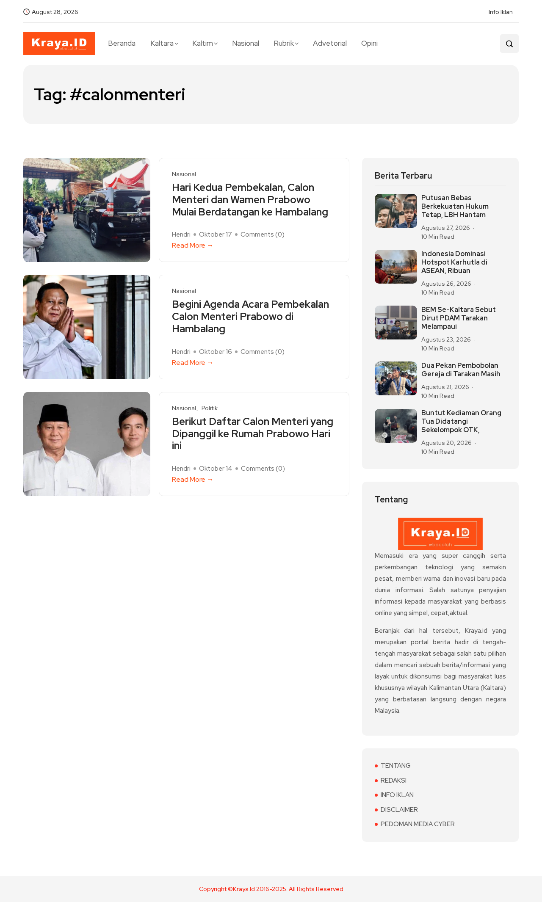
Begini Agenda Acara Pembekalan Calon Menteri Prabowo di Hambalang (250, 316)
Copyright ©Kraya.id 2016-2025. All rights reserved (271, 889)
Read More (188, 245)
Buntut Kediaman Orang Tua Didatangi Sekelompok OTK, (461, 421)
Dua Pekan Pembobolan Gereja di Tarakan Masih (461, 369)
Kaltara (162, 43)
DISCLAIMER (399, 809)
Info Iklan (501, 12)
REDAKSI (393, 780)
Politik (210, 408)
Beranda (122, 43)
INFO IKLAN (397, 795)
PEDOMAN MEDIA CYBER (418, 824)
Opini (369, 43)
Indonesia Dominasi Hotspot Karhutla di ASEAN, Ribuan (454, 262)
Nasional (245, 43)
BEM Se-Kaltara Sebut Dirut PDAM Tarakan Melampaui (458, 318)
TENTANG (396, 765)
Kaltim (202, 43)
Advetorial (330, 43)
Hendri (181, 234)
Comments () (263, 234)
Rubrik (284, 43)
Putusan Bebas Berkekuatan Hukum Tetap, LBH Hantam (455, 206)
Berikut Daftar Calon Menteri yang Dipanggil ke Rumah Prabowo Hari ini (252, 434)
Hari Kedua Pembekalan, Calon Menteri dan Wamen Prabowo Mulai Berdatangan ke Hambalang (250, 200)
